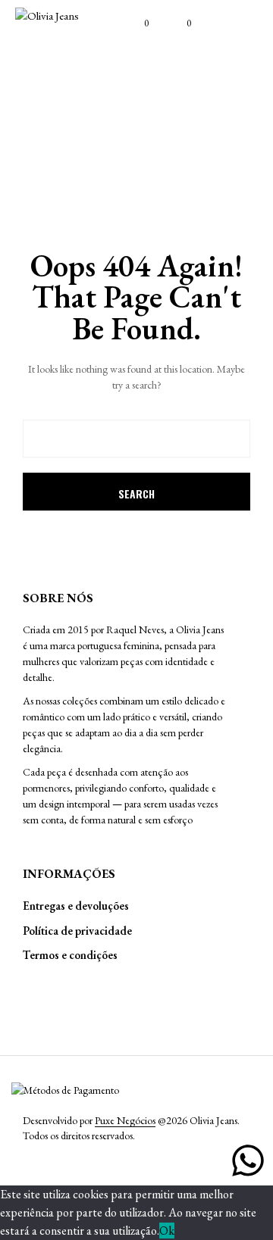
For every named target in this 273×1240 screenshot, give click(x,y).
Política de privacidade (77, 930)
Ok (166, 1230)
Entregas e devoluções (76, 905)
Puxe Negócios (125, 1121)
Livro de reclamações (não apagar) (64, 998)
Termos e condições (70, 955)
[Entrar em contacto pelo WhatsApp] (248, 1160)
